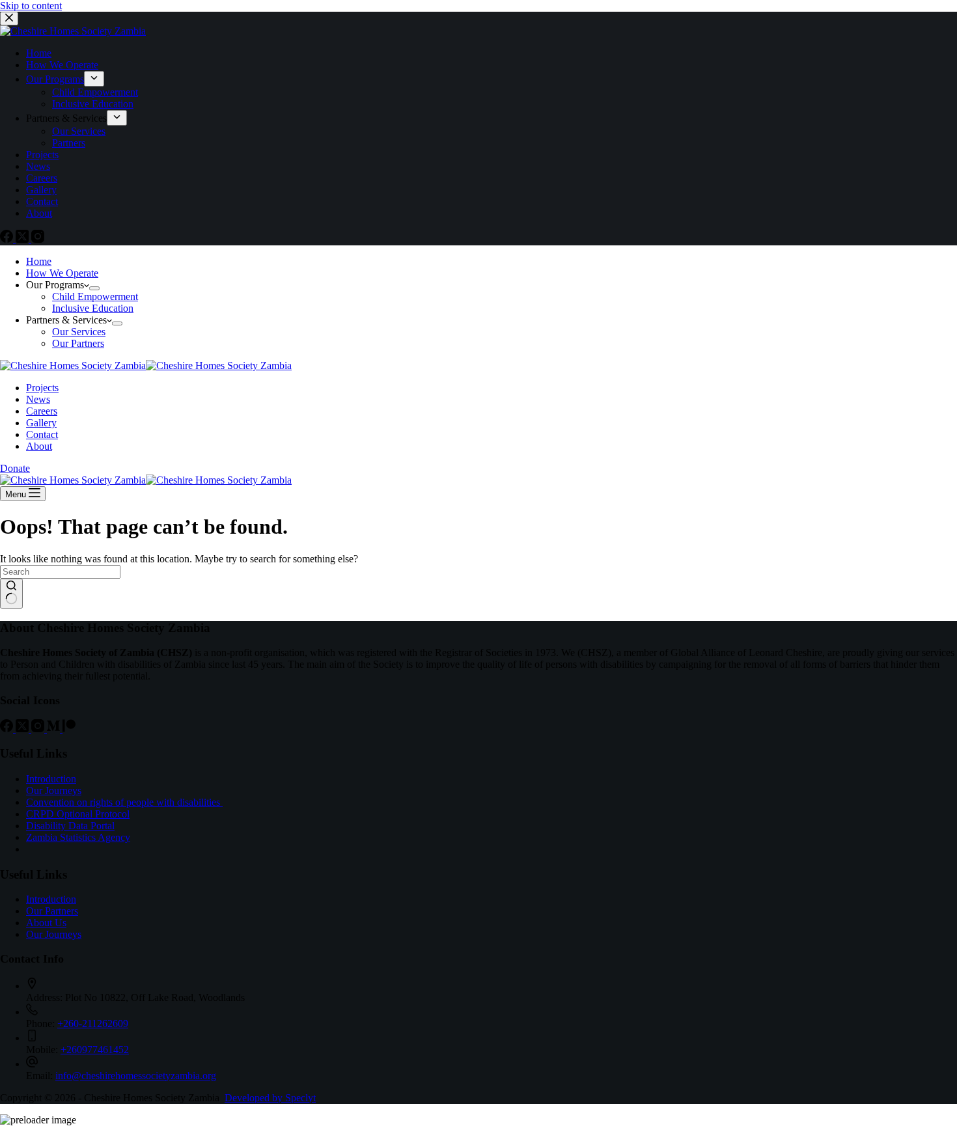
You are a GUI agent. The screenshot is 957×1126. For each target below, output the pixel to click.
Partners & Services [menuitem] (66, 118)
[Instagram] (37, 239)
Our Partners (52, 910)
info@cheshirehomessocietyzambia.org (135, 1075)
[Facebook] (8, 239)
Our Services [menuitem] (78, 131)
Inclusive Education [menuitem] (92, 103)
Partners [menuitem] (68, 142)
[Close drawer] (9, 18)
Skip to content (31, 5)
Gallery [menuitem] (41, 189)
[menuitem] (94, 79)
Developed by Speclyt (270, 1097)
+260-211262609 (92, 1023)
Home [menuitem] (38, 53)
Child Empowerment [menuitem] (95, 92)
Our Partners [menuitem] (78, 343)
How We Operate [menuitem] (62, 64)
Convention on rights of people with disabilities (124, 802)
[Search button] (11, 594)
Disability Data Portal (70, 825)
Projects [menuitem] (42, 154)
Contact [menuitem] (42, 201)
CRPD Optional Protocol (78, 813)
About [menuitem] (39, 213)
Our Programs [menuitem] (55, 79)
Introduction (51, 778)
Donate (15, 468)
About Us (46, 922)
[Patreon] (69, 728)
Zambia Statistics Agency (78, 837)
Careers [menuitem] (41, 178)
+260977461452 (95, 1049)
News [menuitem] (38, 166)
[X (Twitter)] (23, 239)
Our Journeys (53, 790)
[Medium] (54, 728)
